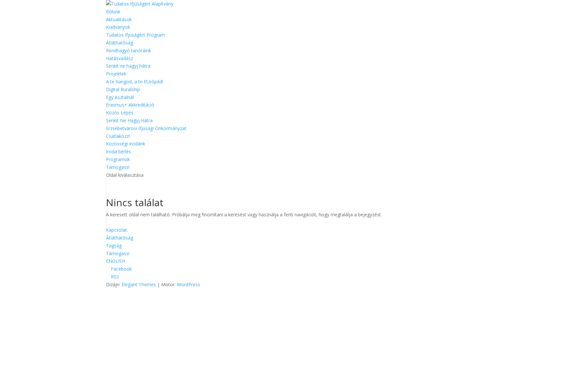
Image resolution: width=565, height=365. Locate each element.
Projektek (116, 74)
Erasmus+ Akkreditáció (130, 105)
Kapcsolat (116, 230)
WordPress (188, 284)
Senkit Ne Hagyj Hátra (129, 120)
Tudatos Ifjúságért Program (135, 35)
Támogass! (117, 167)
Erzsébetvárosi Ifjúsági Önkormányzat (146, 128)
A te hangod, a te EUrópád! (134, 81)
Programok (118, 159)
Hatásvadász (119, 58)
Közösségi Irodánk (125, 144)
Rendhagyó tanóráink (128, 50)
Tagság (114, 245)
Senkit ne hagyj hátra (128, 66)
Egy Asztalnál (120, 97)
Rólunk (113, 11)
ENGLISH (115, 261)
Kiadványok (118, 27)
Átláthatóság (119, 43)
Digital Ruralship (123, 89)
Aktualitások (119, 19)
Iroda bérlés (118, 151)
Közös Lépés (119, 112)
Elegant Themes (139, 284)
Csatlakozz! (118, 136)
